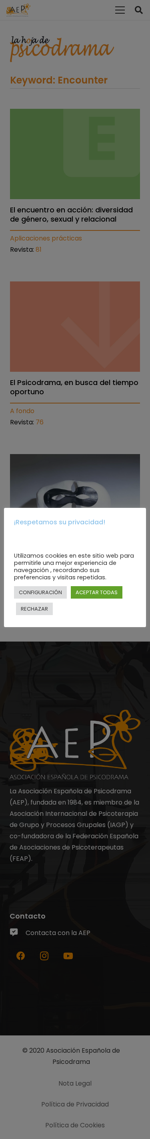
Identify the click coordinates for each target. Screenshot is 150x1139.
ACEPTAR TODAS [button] (97, 592)
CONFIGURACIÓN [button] (40, 592)
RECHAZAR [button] (34, 609)
